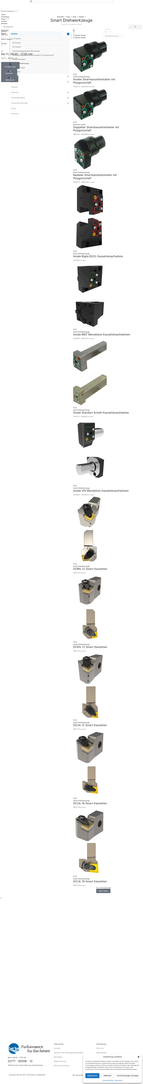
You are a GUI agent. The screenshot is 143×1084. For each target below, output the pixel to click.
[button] (138, 1057)
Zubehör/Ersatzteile (19, 103)
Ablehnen (107, 1075)
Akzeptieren (92, 1075)
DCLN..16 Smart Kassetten (90, 803)
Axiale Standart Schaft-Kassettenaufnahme (101, 412)
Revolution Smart (79, 124)
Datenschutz (119, 1080)
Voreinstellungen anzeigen (127, 1075)
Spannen (14, 92)
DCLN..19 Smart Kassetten (90, 881)
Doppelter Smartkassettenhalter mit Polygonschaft (96, 129)
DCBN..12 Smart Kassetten (90, 569)
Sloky (13, 108)
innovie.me (41, 1075)
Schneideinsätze (18, 98)
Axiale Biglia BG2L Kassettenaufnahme (98, 256)
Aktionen (15, 114)
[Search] (135, 27)
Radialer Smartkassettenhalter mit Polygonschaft (95, 176)
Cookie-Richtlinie (107, 1080)
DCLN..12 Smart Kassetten (90, 725)
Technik (14, 87)
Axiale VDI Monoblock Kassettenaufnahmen (101, 490)
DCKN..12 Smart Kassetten (90, 647)
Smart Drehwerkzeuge (81, 172)
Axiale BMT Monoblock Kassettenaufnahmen (101, 334)
